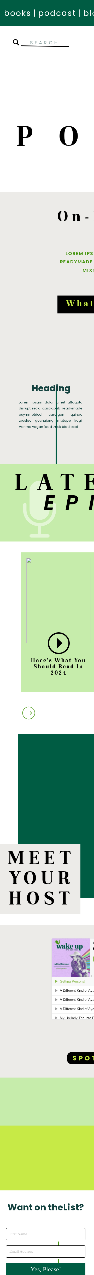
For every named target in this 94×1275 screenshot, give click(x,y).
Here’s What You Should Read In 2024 (58, 667)
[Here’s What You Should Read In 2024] (59, 643)
